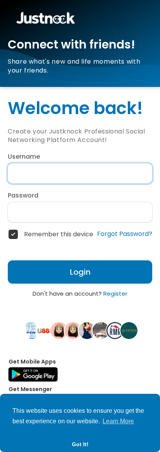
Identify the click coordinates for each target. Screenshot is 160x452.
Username (24, 156)
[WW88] (31, 330)
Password (23, 195)
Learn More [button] (118, 421)
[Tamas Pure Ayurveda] (128, 330)
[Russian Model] (87, 330)
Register (115, 293)
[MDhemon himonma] (59, 330)
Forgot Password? (124, 234)
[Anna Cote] (73, 330)
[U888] (45, 330)
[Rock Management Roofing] (114, 330)
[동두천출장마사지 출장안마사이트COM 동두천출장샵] (101, 330)
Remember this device (58, 234)
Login (80, 272)
